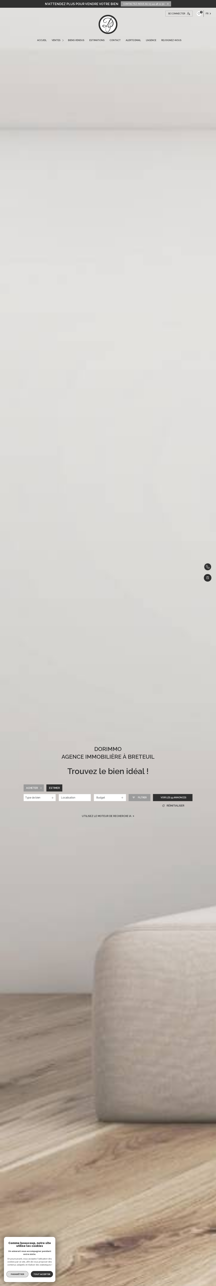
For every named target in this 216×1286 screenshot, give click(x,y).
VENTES (56, 40)
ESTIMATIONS (97, 40)
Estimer (54, 787)
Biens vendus (76, 40)
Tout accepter (42, 1274)
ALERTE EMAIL (133, 40)
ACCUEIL (42, 40)
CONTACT (115, 40)
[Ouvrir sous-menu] (63, 40)
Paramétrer (17, 1274)
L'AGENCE (151, 40)
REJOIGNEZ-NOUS (171, 40)
